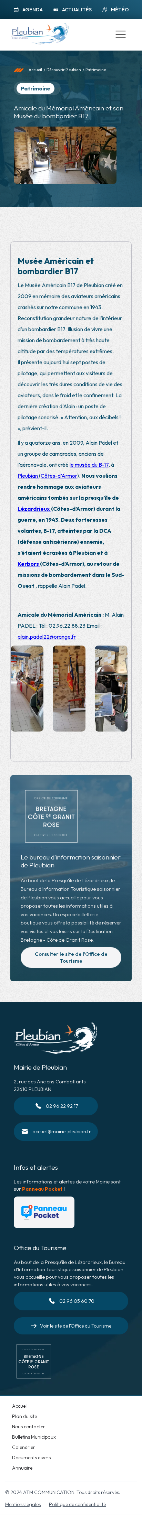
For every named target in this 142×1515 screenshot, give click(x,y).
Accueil (35, 69)
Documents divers (31, 1457)
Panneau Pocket (42, 1189)
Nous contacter (28, 1427)
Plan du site (24, 1416)
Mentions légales (23, 1504)
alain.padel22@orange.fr (47, 636)
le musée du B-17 (89, 464)
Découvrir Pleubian (64, 69)
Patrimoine (95, 69)
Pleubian (28, 475)
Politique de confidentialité (77, 1504)
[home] (38, 35)
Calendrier (23, 1447)
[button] (120, 34)
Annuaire (22, 1468)
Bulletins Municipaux (34, 1437)
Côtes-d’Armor (59, 475)
